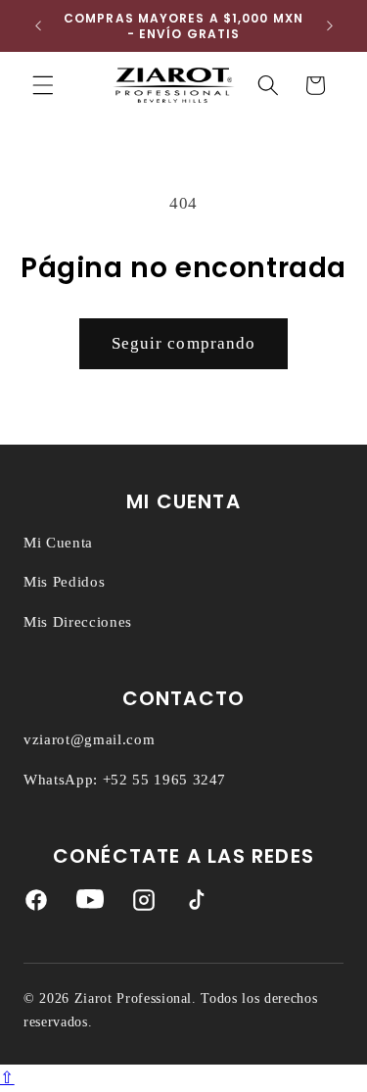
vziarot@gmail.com (89, 739)
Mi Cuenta (58, 542)
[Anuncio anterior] (38, 26)
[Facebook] (36, 904)
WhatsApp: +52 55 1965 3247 (124, 779)
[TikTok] (196, 904)
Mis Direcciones (77, 622)
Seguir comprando (184, 343)
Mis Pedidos (64, 582)
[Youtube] (90, 904)
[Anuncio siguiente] (329, 26)
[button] (43, 85)
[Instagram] (144, 904)
